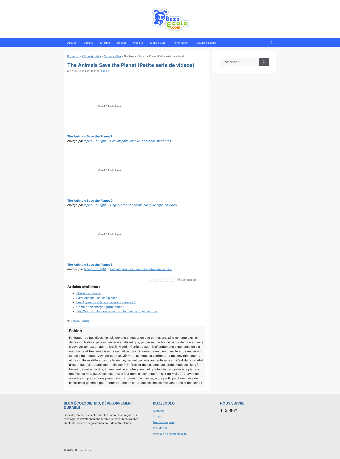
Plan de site (160, 428)
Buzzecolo (73, 56)
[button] (271, 42)
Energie (105, 42)
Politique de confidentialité (170, 433)
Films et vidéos (112, 56)
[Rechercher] (264, 62)
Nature (75, 320)
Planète (85, 320)
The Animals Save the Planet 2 (90, 200)
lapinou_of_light (95, 141)
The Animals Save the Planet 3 (90, 264)
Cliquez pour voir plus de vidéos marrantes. (141, 141)
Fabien (105, 70)
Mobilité (138, 42)
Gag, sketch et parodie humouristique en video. (144, 205)
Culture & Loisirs (206, 42)
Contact (158, 416)
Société (88, 42)
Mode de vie (158, 42)
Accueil (71, 42)
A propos (158, 410)
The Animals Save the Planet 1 (89, 136)
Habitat (121, 42)
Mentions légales (163, 422)
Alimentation (180, 42)
